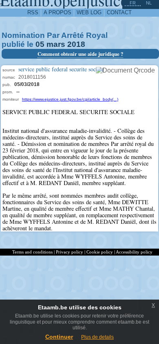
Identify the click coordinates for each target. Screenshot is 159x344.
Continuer (59, 336)
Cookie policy (99, 251)
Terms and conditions (32, 251)
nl (149, 2)
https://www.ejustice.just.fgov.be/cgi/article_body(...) (70, 99)
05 (39, 44)
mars (55, 44)
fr (133, 2)
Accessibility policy (134, 251)
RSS (32, 12)
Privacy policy (69, 251)
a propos (57, 12)
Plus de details (97, 337)
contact (119, 12)
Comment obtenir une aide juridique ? (80, 53)
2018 (76, 44)
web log (89, 12)
